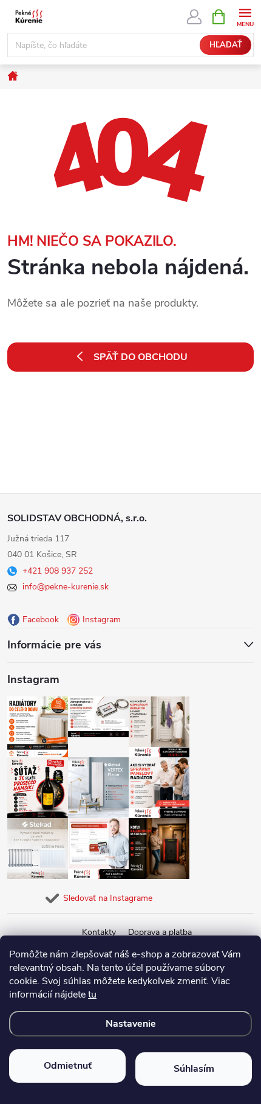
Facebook (40, 619)
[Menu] (245, 16)
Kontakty (99, 932)
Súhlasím (194, 1068)
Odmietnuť (68, 1065)
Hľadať (225, 45)
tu (92, 994)
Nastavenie (131, 1023)
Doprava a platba (160, 932)
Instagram (102, 619)
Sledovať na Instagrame (107, 898)
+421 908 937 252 (57, 571)
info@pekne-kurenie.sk (65, 586)
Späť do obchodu (140, 357)
